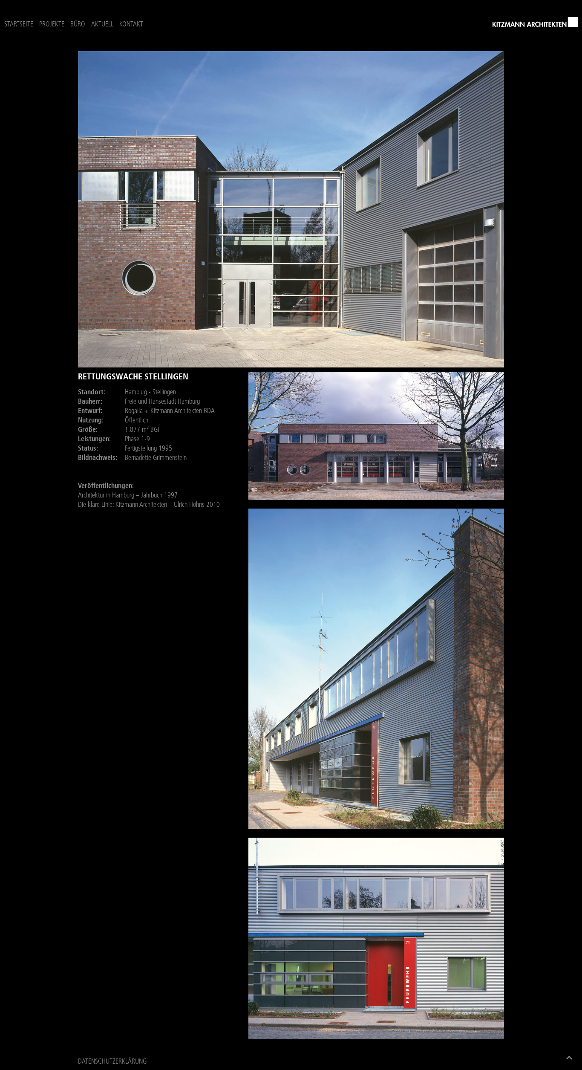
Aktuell (102, 24)
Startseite (18, 24)
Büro (77, 24)
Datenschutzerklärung (112, 1061)
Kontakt (131, 24)
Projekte (51, 24)
